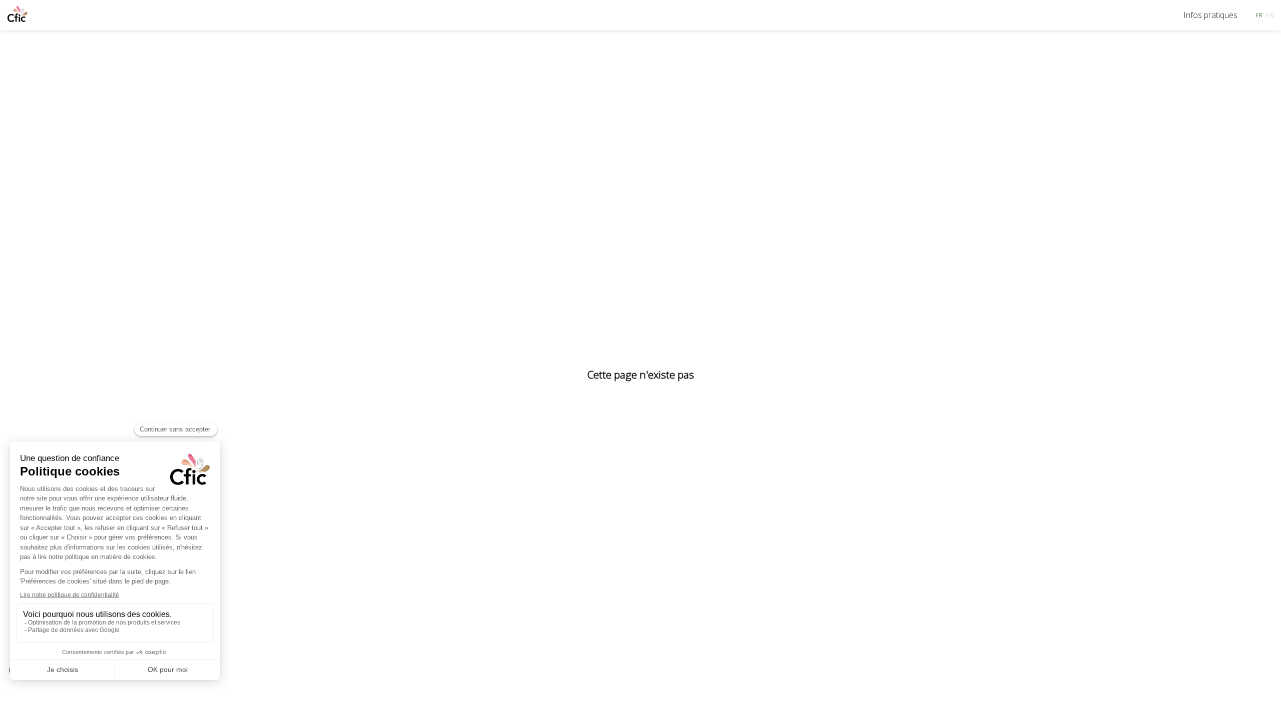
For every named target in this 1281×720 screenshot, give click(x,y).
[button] (1258, 15)
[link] (1210, 15)
